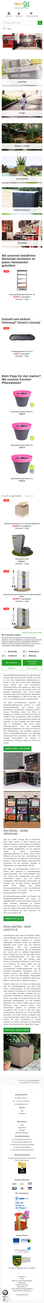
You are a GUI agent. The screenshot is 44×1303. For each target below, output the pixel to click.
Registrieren (22, 1127)
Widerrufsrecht (22, 1287)
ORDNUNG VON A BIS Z (13, 919)
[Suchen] (40, 23)
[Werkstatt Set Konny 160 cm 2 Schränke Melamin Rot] (22, 511)
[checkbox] (4, 651)
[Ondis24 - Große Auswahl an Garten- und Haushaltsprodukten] (22, 5)
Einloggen (22, 1130)
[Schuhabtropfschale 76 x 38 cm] (22, 338)
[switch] (5, 1299)
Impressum (22, 1276)
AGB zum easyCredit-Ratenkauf (22, 1281)
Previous (6, 41)
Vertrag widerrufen (22, 1295)
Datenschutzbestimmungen (32, 633)
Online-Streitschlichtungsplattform (22, 1289)
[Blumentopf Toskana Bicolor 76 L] (22, 466)
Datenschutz (22, 1283)
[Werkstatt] (22, 41)
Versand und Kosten (22, 1285)
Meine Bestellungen (22, 1133)
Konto (22, 1125)
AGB (22, 1278)
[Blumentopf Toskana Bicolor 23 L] (22, 399)
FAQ (22, 1111)
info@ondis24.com (22, 1104)
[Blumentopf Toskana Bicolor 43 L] (22, 432)
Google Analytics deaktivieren (22, 1291)
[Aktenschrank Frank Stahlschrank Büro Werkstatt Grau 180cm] (22, 619)
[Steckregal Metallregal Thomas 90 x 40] (22, 282)
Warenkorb (22, 1113)
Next (38, 41)
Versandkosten (34, 1080)
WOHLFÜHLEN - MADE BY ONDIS (16, 1030)
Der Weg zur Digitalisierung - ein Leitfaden (22, 1268)
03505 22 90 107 (22, 1098)
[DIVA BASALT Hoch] (22, 546)
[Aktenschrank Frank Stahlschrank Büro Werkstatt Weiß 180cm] (22, 582)
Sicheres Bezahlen (22, 1180)
